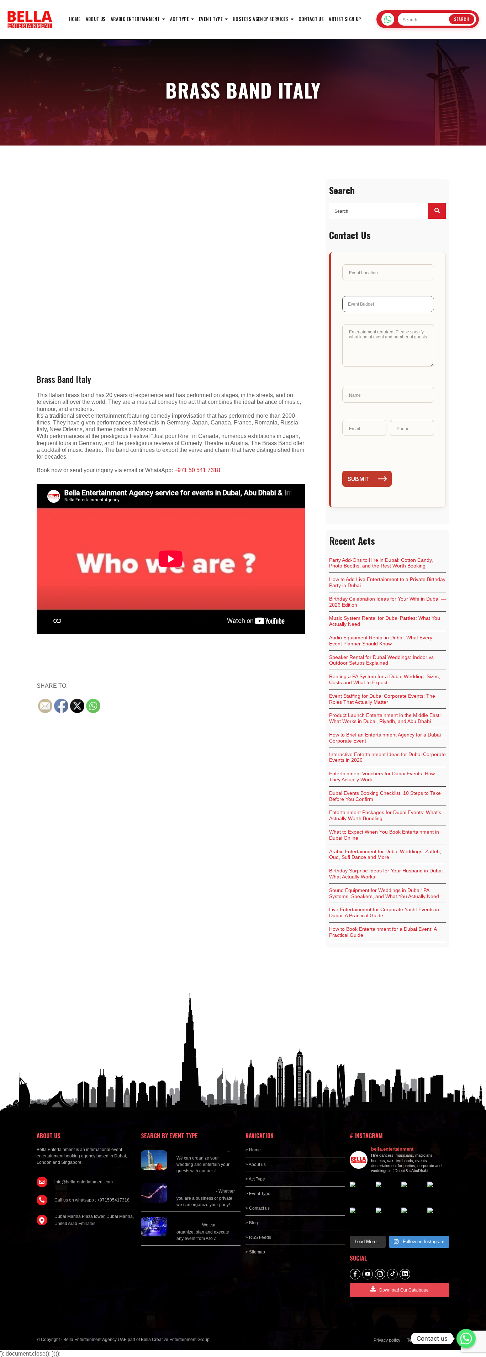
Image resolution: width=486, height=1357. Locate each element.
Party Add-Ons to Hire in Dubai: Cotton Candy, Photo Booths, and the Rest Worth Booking (381, 563)
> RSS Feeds (258, 1237)
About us (96, 18)
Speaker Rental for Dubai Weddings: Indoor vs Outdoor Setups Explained (381, 660)
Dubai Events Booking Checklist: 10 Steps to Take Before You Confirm (385, 796)
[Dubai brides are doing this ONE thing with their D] (361, 1219)
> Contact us (257, 1208)
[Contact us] (466, 1338)
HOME (75, 18)
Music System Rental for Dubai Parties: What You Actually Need (384, 621)
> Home (253, 1149)
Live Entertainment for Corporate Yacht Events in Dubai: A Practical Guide (384, 912)
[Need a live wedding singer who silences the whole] (387, 1193)
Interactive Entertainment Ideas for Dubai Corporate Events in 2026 (387, 757)
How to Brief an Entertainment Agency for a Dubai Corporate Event (385, 738)
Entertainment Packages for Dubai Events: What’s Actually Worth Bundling (385, 815)
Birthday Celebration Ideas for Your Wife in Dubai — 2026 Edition (387, 602)
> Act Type (255, 1179)
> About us (255, 1164)
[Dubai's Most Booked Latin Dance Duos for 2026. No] (438, 1219)
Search (461, 19)
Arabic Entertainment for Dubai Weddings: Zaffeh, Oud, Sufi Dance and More (385, 854)
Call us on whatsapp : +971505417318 (92, 1200)
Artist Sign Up (345, 18)
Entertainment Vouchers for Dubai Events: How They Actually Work (382, 776)
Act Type (179, 18)
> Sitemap (255, 1252)
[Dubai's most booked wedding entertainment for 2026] (412, 1193)
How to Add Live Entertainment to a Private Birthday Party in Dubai (387, 582)
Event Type (211, 18)
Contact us (311, 18)
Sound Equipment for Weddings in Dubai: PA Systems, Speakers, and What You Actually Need (384, 893)
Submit (359, 478)
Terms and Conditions (428, 1340)
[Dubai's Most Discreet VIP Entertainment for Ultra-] (387, 1219)
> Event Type (257, 1193)
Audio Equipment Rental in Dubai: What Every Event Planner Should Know (380, 640)
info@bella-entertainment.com (83, 1181)
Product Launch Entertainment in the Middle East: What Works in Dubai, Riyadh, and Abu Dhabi (385, 718)
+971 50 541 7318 (197, 470)
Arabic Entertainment (135, 18)
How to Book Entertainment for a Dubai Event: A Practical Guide (383, 932)
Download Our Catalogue (404, 1290)
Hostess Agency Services (261, 18)
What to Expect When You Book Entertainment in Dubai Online (384, 835)
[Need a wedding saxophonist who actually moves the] (361, 1193)
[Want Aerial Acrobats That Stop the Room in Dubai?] (412, 1219)
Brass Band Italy (64, 379)
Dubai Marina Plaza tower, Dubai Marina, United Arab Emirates (94, 1220)
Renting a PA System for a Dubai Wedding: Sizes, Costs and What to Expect (384, 679)
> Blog (251, 1222)
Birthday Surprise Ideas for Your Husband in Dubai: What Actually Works (386, 874)
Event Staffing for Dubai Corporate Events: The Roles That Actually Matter (382, 699)
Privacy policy (387, 1340)
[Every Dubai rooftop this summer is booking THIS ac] (438, 1193)
